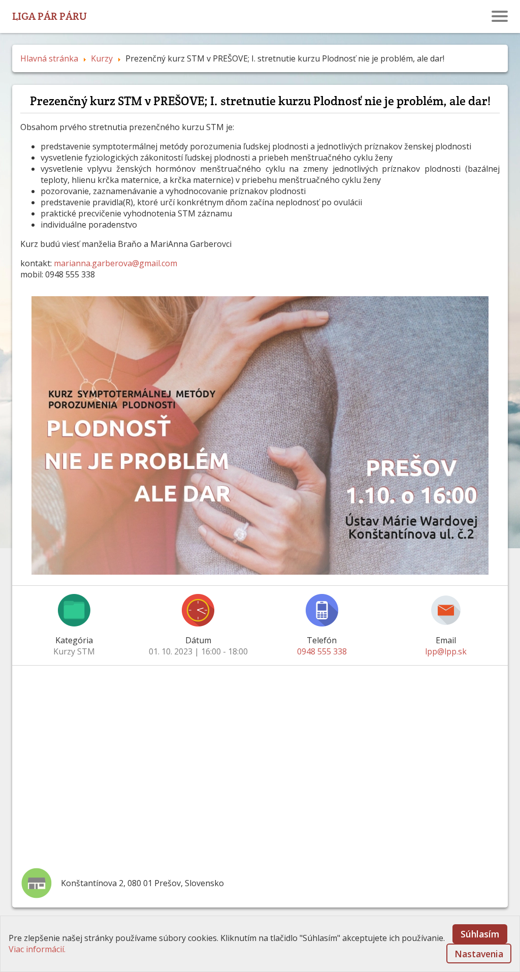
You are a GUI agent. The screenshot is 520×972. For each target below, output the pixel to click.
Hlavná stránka (49, 58)
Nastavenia (478, 954)
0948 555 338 (322, 651)
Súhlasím (480, 934)
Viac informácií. (37, 949)
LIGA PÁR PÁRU (49, 16)
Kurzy (102, 58)
